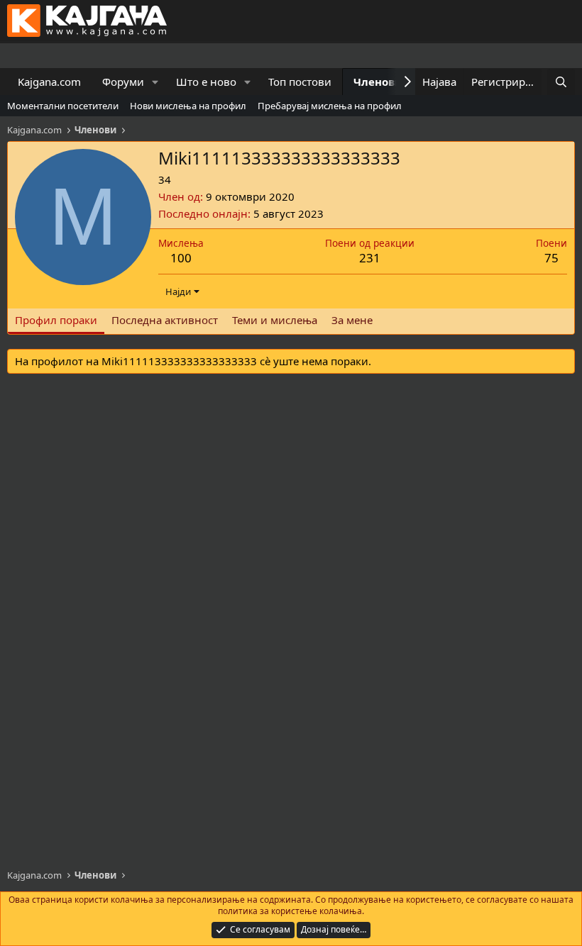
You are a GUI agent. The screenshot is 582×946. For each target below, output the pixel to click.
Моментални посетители (63, 105)
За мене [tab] (352, 320)
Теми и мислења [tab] (274, 320)
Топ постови (299, 81)
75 (551, 258)
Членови (377, 81)
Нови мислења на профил (188, 105)
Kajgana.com (49, 81)
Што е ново (206, 81)
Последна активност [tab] (164, 320)
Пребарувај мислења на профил (330, 105)
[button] (155, 82)
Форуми (123, 81)
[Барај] (561, 82)
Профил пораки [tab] (56, 320)
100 (181, 258)
